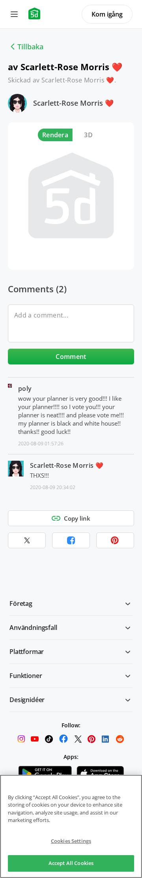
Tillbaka (30, 46)
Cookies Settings (71, 840)
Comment (71, 356)
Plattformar (26, 651)
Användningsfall (33, 627)
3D (88, 135)
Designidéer (27, 699)
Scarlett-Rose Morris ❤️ (73, 103)
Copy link (77, 518)
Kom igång (107, 14)
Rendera (55, 135)
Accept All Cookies (71, 863)
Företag (20, 603)
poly (25, 388)
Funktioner (25, 675)
